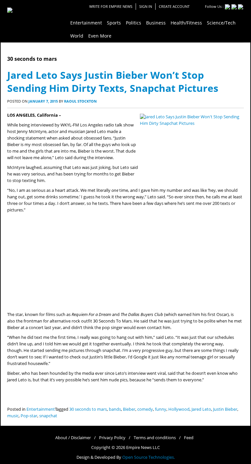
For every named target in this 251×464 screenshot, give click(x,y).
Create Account (174, 6)
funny (160, 409)
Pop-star (29, 416)
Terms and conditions (155, 437)
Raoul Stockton (80, 101)
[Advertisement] (125, 262)
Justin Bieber (225, 409)
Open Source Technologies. (148, 457)
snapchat (48, 416)
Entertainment (40, 409)
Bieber (129, 409)
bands (115, 409)
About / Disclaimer (73, 437)
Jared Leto (201, 409)
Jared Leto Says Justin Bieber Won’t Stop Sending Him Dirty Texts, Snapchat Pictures (112, 81)
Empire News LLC (143, 447)
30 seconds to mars (88, 409)
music (13, 416)
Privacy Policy (112, 437)
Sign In (145, 6)
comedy (145, 409)
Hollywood (179, 409)
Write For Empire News (110, 6)
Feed (188, 437)
